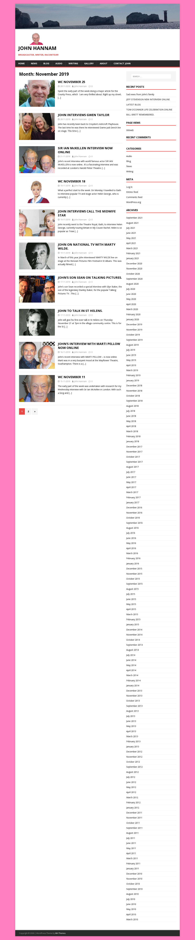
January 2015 (132, 624)
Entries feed (132, 191)
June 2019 (131, 355)
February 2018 (133, 436)
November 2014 (134, 634)
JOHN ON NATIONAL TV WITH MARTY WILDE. (86, 246)
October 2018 (133, 395)
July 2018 (130, 410)
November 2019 (134, 329)
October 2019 (133, 334)
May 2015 (131, 604)
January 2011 (132, 868)
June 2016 (131, 538)
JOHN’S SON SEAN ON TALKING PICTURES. (90, 277)
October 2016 (133, 517)
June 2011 (131, 843)
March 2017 (132, 492)
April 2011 (131, 853)
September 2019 (134, 339)
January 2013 (132, 746)
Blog (46, 63)
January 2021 (132, 258)
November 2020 (134, 268)
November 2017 (134, 451)
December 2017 (134, 446)
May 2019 (131, 360)
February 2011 (133, 863)
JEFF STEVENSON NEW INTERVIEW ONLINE (148, 99)
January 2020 (132, 319)
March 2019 (132, 370)
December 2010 (134, 873)
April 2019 (131, 365)
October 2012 (133, 761)
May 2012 (131, 787)
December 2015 (134, 568)
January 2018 (132, 441)
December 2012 (134, 751)
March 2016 (132, 553)
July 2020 (130, 288)
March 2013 (132, 736)
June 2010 (131, 904)
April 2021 (131, 243)
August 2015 (132, 588)
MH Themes (60, 933)
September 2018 (134, 400)
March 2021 (132, 248)
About (103, 63)
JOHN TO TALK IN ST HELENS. (80, 311)
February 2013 (133, 741)
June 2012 (131, 782)
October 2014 (133, 639)
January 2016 (132, 563)
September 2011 (134, 827)
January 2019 (132, 380)
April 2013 (131, 731)
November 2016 (134, 512)
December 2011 (134, 812)
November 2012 (134, 756)
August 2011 (132, 832)
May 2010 (131, 909)
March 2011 (132, 858)
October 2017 (133, 456)
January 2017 (132, 502)
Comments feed (134, 197)
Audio (58, 63)
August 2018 (132, 405)
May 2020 (131, 299)
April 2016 (131, 548)
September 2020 (134, 278)
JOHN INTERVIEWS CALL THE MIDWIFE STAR (87, 213)
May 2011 (131, 848)
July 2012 (130, 777)
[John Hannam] (97, 27)
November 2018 (134, 390)
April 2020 (131, 304)
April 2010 (131, 914)
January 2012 (132, 807)
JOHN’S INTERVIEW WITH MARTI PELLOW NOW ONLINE (89, 346)
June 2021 (131, 232)
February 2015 (133, 619)
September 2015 (134, 583)
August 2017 (132, 466)
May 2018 (131, 421)
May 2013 (131, 726)
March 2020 (132, 309)
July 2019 (130, 349)
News (34, 63)
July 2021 (130, 227)
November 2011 (134, 817)
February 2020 (133, 314)
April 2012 (131, 792)
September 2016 (134, 522)
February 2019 (133, 375)
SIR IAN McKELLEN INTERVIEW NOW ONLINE (85, 150)
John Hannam (80, 86)
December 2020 (134, 263)
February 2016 (133, 558)
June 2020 (131, 294)
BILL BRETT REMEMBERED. (140, 114)
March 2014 (132, 675)
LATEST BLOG (133, 104)
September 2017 (134, 461)
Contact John (122, 63)
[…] (59, 97)
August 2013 (132, 710)
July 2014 (130, 655)
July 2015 (130, 594)
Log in (129, 186)
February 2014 (133, 680)
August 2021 (132, 222)
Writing (73, 63)
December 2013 (134, 690)
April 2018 (131, 426)
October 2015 (133, 578)
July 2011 (130, 838)
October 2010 (133, 883)
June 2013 (131, 721)
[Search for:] (151, 76)
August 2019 (132, 344)
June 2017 (131, 477)
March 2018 (132, 431)
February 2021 (133, 253)
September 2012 (134, 766)
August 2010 (132, 893)
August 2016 (132, 527)
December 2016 (134, 507)
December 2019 (134, 324)
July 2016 (130, 532)
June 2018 (131, 415)
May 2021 (131, 238)
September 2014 (134, 644)
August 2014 (132, 649)
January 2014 (132, 685)
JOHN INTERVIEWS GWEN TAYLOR (83, 115)
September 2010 (134, 888)
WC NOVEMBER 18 (71, 181)
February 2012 (133, 802)
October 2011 (133, 822)
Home (21, 63)
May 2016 (131, 543)
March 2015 (132, 614)
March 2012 (132, 797)
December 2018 (134, 385)
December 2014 (134, 629)
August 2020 (132, 283)
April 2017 (131, 487)
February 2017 (133, 497)
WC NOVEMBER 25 (71, 82)
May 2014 (131, 665)
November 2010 (134, 878)
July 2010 (130, 899)
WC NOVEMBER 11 (71, 377)
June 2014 (131, 660)
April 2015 (131, 609)
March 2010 (132, 919)
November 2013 (134, 695)
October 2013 (133, 700)
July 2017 (130, 472)
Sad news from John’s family (140, 94)
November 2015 (134, 573)
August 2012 (132, 772)
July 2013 (130, 716)
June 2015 (131, 599)
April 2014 (131, 670)
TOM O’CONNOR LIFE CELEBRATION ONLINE (149, 109)
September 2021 (134, 217)
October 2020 (133, 273)
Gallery (89, 63)
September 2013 (134, 705)
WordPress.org (133, 202)
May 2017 (131, 482)
